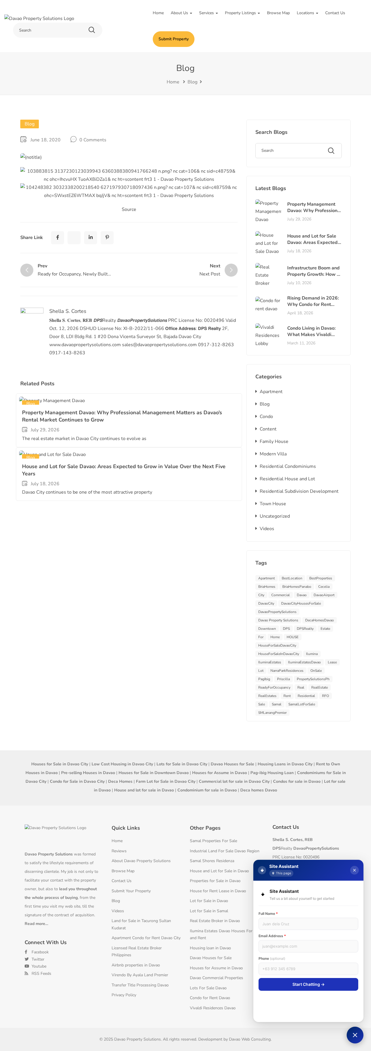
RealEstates (267, 696)
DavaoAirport (324, 595)
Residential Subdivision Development (299, 491)
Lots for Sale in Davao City (182, 764)
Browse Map (278, 13)
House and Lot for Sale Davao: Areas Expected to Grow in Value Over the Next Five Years (312, 246)
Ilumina (312, 654)
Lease (332, 662)
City (261, 595)
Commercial (280, 595)
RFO (325, 696)
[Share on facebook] (57, 237)
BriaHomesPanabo (296, 586)
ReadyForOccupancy (274, 687)
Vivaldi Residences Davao (213, 1008)
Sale (261, 704)
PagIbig (264, 679)
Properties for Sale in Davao (215, 881)
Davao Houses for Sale (211, 958)
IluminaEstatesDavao (304, 662)
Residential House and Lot (287, 479)
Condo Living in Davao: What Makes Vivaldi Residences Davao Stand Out (314, 338)
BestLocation (292, 578)
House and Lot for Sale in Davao (219, 871)
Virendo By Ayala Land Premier (140, 975)
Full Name (268, 913)
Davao (302, 595)
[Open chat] (355, 1035)
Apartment (271, 391)
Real (300, 687)
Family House (274, 441)
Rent (287, 696)
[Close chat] (354, 870)
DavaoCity (266, 603)
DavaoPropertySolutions (277, 612)
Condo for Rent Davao (210, 998)
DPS (286, 628)
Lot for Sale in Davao (209, 901)
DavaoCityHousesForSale (301, 603)
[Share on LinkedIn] (90, 237)
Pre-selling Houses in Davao (88, 773)
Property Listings (241, 13)
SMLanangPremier (272, 712)
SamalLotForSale (301, 704)
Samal (276, 704)
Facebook (39, 952)
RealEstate (319, 687)
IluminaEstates (269, 662)
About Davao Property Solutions (141, 861)
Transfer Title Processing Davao (140, 985)
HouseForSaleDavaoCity (277, 645)
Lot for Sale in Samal (209, 911)
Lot (260, 670)
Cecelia (324, 586)
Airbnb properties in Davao (136, 965)
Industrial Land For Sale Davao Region (224, 851)
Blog (192, 82)
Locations (306, 13)
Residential (306, 696)
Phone (272, 958)
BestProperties (320, 578)
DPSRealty (305, 628)
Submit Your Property (131, 891)
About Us (180, 13)
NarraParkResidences (286, 670)
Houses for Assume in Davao (216, 968)
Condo (266, 416)
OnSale (316, 670)
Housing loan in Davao (210, 948)
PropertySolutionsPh (313, 679)
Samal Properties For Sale (213, 841)
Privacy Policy (124, 995)
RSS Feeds (40, 973)
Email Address (272, 936)
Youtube (38, 966)
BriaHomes (266, 586)
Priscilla (283, 679)
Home (158, 13)
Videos (267, 529)
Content (268, 429)
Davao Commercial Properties (216, 978)
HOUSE (293, 637)
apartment (266, 578)
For (260, 637)
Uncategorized (275, 516)
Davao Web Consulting (250, 1039)
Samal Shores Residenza (212, 861)
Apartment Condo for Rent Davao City (146, 938)
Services (207, 13)
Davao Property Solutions (278, 620)
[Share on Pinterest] (107, 237)
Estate (325, 628)
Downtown (267, 628)
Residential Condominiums (288, 466)
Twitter (37, 959)
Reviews (119, 851)
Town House (273, 504)
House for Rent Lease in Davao (218, 891)
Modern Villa (273, 454)
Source (129, 209)
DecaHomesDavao (319, 620)
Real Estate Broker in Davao (215, 921)
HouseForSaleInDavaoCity (278, 654)
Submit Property (174, 39)
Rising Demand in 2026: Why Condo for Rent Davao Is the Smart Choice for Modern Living (314, 308)
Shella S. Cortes (67, 311)
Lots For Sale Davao (208, 988)
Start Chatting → (308, 984)
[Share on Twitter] (74, 237)
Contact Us (335, 13)
